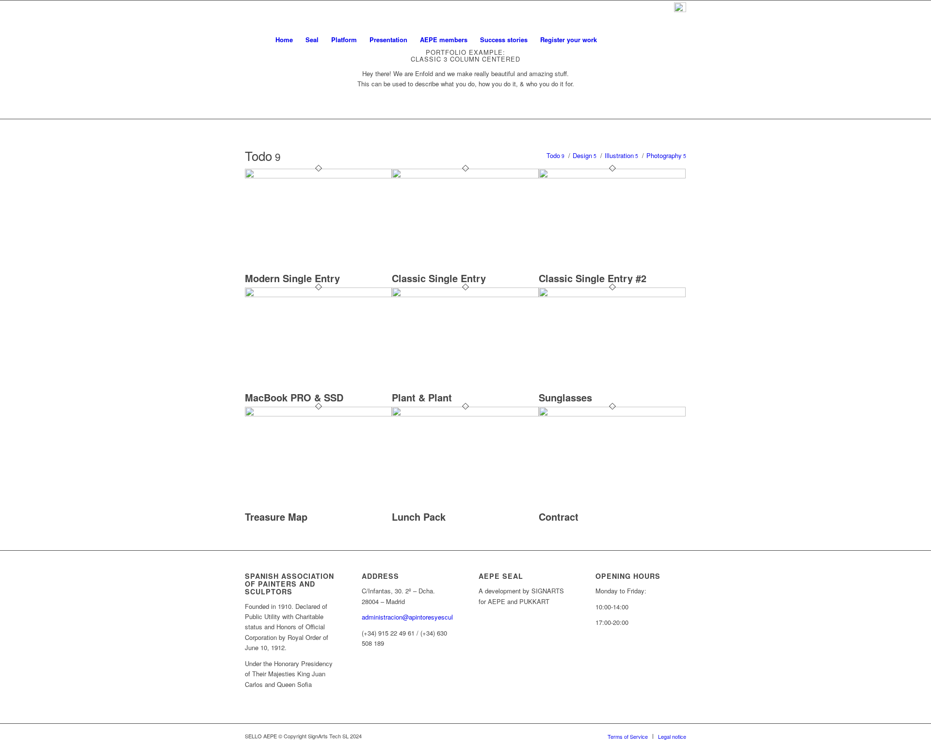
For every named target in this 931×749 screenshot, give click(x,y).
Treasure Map (276, 517)
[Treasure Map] (318, 413)
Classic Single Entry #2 (592, 278)
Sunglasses (565, 397)
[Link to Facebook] (679, 39)
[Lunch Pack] (465, 413)
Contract (558, 517)
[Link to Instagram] (664, 39)
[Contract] (612, 413)
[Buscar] (612, 40)
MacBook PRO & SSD (294, 397)
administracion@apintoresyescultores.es (419, 617)
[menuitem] (284, 40)
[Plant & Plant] (465, 294)
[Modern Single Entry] (318, 175)
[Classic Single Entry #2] (612, 175)
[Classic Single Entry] (465, 175)
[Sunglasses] (612, 294)
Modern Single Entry (292, 278)
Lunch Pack (419, 517)
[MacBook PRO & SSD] (318, 294)
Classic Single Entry (439, 278)
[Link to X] (649, 39)
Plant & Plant (422, 397)
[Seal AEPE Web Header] (267, 40)
